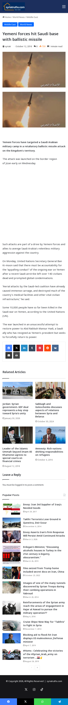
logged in (20, 484)
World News (19, 17)
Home (7, 17)
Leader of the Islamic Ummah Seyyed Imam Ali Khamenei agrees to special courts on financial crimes (17, 455)
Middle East (32, 17)
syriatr (8, 46)
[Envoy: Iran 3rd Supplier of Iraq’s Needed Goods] (11, 509)
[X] (16, 348)
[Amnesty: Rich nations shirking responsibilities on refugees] (50, 435)
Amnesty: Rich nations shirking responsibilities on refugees (49, 451)
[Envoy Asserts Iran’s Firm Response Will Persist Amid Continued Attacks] (11, 537)
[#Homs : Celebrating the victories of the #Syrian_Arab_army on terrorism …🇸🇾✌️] (11, 654)
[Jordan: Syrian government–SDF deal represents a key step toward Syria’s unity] (17, 390)
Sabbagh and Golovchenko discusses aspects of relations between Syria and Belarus (48, 410)
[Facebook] (8, 348)
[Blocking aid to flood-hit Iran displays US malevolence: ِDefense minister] (11, 638)
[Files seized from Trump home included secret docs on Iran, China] (11, 573)
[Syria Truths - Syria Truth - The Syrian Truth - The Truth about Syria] (13, 6)
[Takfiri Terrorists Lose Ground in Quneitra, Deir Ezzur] (11, 523)
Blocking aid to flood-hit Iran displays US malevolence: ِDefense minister (43, 638)
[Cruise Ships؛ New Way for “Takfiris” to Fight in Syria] (11, 625)
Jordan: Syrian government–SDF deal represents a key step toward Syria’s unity (15, 408)
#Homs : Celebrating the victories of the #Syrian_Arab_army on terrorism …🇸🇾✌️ (43, 654)
